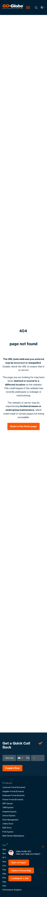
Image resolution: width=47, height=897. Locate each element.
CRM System (8, 807)
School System (9, 816)
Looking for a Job (19, 878)
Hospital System (9, 812)
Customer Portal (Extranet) (14, 787)
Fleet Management (10, 820)
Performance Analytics (12, 890)
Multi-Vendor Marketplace (13, 836)
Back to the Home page (23, 426)
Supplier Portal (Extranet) (13, 791)
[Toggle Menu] (28, 7)
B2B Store (7, 828)
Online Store (8, 824)
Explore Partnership (21, 870)
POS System (8, 832)
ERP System (8, 803)
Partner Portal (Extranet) (13, 799)
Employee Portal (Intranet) (13, 795)
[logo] (13, 7)
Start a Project (18, 862)
